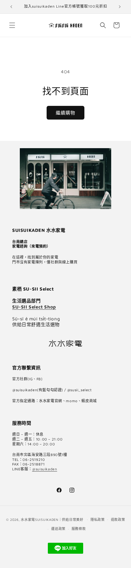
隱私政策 (97, 519)
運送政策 (58, 529)
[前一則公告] (11, 6)
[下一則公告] (119, 6)
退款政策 (118, 519)
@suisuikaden (44, 469)
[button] (12, 25)
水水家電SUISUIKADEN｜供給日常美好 (52, 519)
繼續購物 (65, 112)
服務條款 (79, 529)
